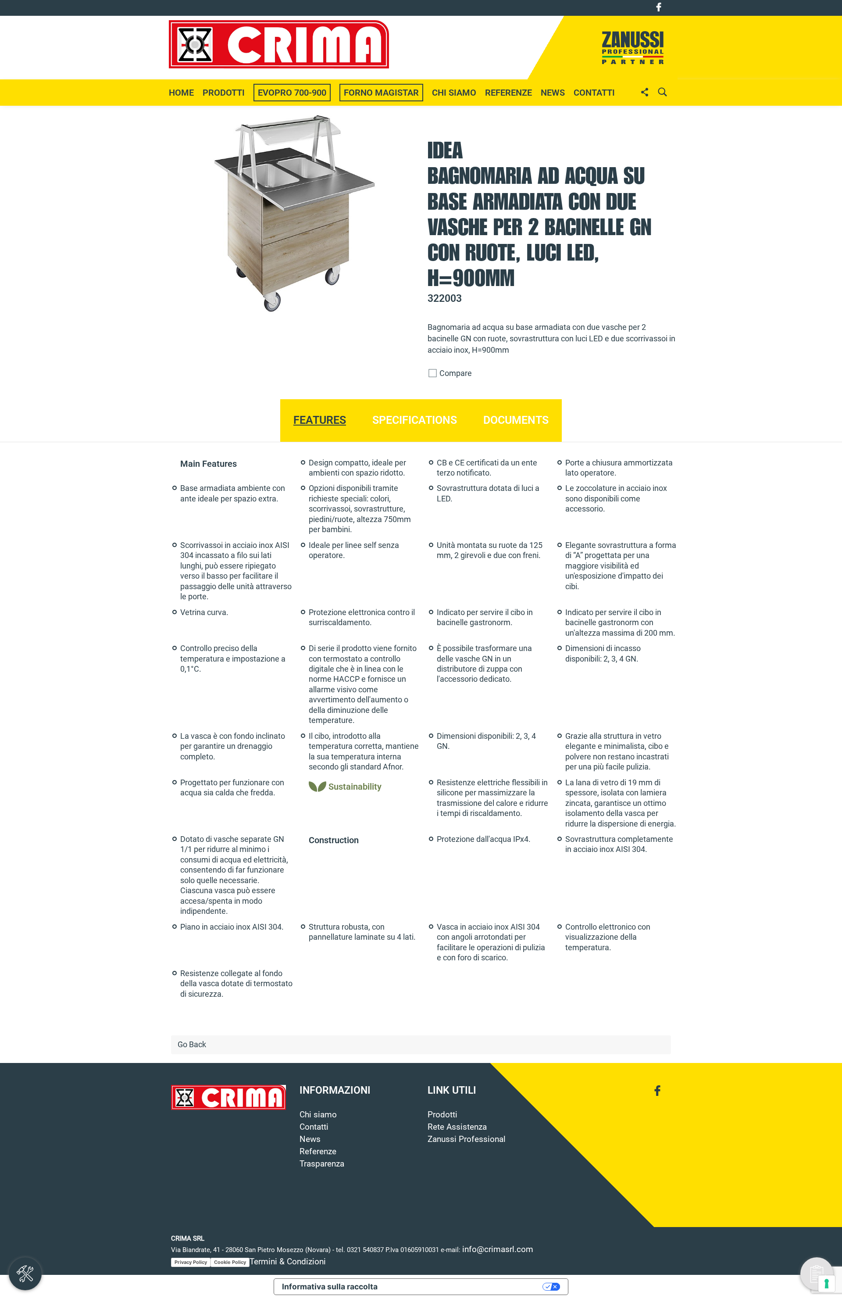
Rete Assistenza (457, 1127)
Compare (455, 373)
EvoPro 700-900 (292, 92)
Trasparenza (322, 1164)
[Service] (25, 1273)
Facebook (659, 7)
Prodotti (442, 1115)
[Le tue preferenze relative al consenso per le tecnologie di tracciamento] (826, 1283)
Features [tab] (319, 420)
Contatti (594, 92)
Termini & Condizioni (288, 1262)
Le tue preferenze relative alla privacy (464, 1286)
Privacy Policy (191, 1262)
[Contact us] (816, 1273)
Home (181, 92)
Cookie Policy (230, 1262)
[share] (644, 91)
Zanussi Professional (467, 1139)
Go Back (192, 1044)
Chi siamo (454, 92)
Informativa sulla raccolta (330, 1286)
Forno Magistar (381, 92)
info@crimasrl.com (497, 1249)
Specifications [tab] (414, 420)
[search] (662, 91)
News (310, 1139)
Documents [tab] (516, 420)
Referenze (508, 92)
